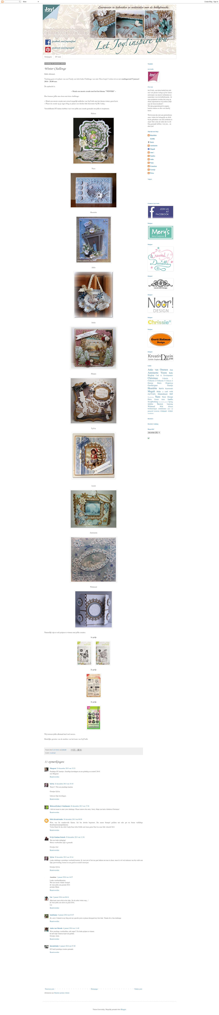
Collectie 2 (152, 380)
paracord (150, 411)
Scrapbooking (153, 401)
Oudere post (138, 989)
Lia (51, 897)
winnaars (163, 411)
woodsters (151, 413)
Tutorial (160, 404)
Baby (171, 372)
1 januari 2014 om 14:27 (65, 877)
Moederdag (151, 397)
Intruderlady (54, 946)
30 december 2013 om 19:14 (64, 857)
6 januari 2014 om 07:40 (67, 946)
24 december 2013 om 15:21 (66, 768)
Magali (152, 149)
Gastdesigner (153, 385)
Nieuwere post (49, 989)
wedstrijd (52, 753)
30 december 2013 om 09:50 (73, 819)
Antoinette (153, 145)
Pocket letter (159, 399)
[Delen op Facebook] (78, 750)
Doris (152, 142)
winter (170, 411)
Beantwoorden (54, 777)
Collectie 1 (167, 378)
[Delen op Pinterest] (81, 750)
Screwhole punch (163, 402)
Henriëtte (153, 135)
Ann (171, 369)
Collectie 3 (161, 380)
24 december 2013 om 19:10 (64, 784)
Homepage (94, 989)
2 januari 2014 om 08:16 (61, 897)
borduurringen (152, 408)
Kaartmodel (169, 388)
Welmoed (151, 406)
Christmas (153, 378)
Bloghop (151, 375)
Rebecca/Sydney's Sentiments (60, 806)
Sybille (152, 139)
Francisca (153, 166)
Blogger (123, 1009)
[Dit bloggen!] (74, 750)
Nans (152, 163)
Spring (170, 402)
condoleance (162, 408)
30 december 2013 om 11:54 (75, 837)
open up (170, 409)
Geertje (152, 169)
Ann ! (152, 152)
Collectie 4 (169, 381)
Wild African (166, 406)
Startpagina (48, 57)
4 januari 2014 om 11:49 (71, 928)
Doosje (150, 383)
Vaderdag (170, 404)
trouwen (156, 411)
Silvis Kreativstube (56, 819)
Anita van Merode (56, 928)
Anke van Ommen (158, 369)
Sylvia (52, 784)
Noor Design (167, 396)
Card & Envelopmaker (164, 375)
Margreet (53, 768)
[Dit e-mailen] (72, 750)
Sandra (152, 156)
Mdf (171, 394)
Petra (152, 173)
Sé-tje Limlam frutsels (57, 837)
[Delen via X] (76, 750)
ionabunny (53, 915)
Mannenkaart (163, 394)
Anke (152, 159)
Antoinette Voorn (157, 372)
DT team (58, 57)
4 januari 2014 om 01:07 (66, 915)
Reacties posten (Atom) (61, 993)
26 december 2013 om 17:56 (80, 806)
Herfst (161, 388)
